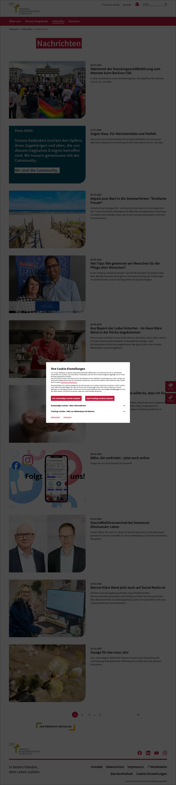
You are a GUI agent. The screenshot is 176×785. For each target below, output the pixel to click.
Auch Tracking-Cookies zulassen (100, 398)
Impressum (67, 417)
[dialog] (88, 392)
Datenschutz (55, 417)
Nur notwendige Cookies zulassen (66, 398)
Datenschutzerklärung (69, 382)
